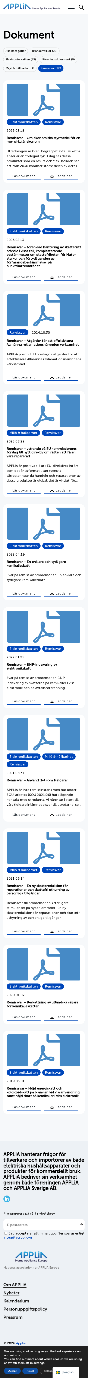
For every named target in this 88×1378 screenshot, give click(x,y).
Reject (30, 1371)
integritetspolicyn (17, 1237)
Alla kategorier (16, 51)
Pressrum (12, 1317)
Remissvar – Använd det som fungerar (37, 780)
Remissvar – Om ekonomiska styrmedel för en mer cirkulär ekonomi (43, 140)
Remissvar (53, 122)
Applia (21, 1343)
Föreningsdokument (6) (58, 59)
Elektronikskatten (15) (21, 59)
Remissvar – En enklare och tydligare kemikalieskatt (36, 564)
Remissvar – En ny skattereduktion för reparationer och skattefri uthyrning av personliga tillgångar (38, 889)
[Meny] (71, 7)
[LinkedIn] (6, 1201)
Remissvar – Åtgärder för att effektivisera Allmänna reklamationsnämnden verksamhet (43, 343)
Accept (12, 1371)
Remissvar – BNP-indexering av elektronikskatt (32, 666)
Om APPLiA (14, 1284)
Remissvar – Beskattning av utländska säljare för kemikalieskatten (42, 1004)
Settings (49, 1371)
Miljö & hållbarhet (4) (20, 68)
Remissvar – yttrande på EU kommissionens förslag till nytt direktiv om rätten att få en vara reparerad (41, 452)
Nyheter (11, 1292)
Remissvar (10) (51, 68)
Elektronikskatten (23, 122)
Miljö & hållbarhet (23, 433)
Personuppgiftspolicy (25, 1309)
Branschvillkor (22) (44, 51)
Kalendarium (16, 1300)
